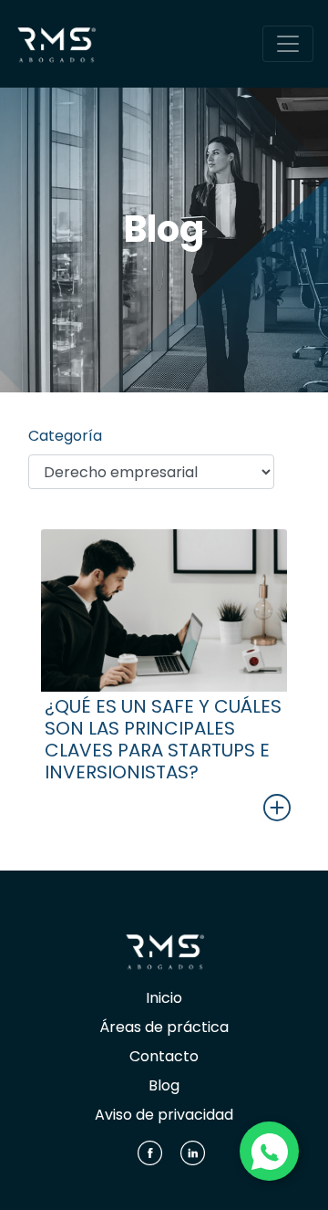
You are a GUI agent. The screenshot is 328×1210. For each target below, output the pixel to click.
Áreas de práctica (164, 1027)
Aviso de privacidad (164, 1114)
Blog (164, 1085)
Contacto (164, 1056)
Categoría (65, 435)
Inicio (164, 997)
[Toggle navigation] (287, 44)
